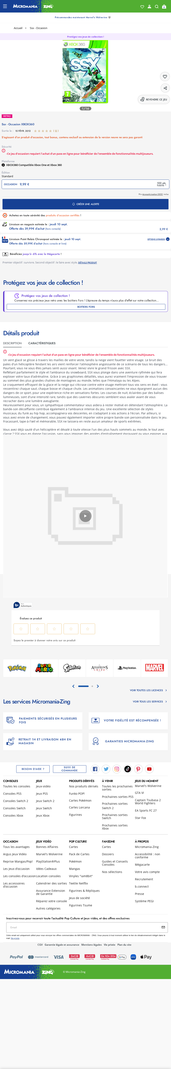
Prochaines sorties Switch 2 (115, 806)
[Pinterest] (138, 769)
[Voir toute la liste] (142, 7)
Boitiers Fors (86, 307)
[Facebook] (95, 769)
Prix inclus (153, 194)
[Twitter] (106, 769)
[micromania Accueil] (33, 6)
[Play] (85, 516)
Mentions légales (91, 944)
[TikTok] (127, 769)
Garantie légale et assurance (62, 944)
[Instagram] (116, 769)
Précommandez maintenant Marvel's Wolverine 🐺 (83, 17)
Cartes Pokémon (80, 800)
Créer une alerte (88, 204)
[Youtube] (149, 769)
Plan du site (124, 944)
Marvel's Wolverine (148, 786)
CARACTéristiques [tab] (41, 343)
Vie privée (109, 944)
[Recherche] (156, 7)
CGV (40, 944)
